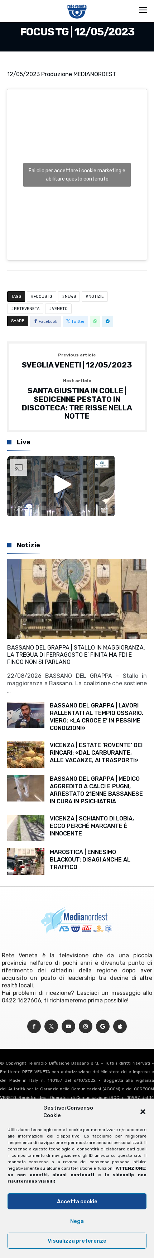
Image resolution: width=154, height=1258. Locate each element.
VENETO (60, 308)
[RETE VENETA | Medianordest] (77, 4)
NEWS (70, 296)
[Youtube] (68, 1026)
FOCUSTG (43, 296)
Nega (77, 1221)
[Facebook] (34, 1026)
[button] (142, 1111)
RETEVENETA (26, 308)
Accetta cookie (77, 1201)
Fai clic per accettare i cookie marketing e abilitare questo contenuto (77, 175)
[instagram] (85, 1026)
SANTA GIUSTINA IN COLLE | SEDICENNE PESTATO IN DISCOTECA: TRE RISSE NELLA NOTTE (77, 399)
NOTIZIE (96, 296)
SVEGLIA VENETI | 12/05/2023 (77, 361)
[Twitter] (51, 1026)
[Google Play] (103, 1026)
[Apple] (120, 1026)
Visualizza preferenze (77, 1241)
